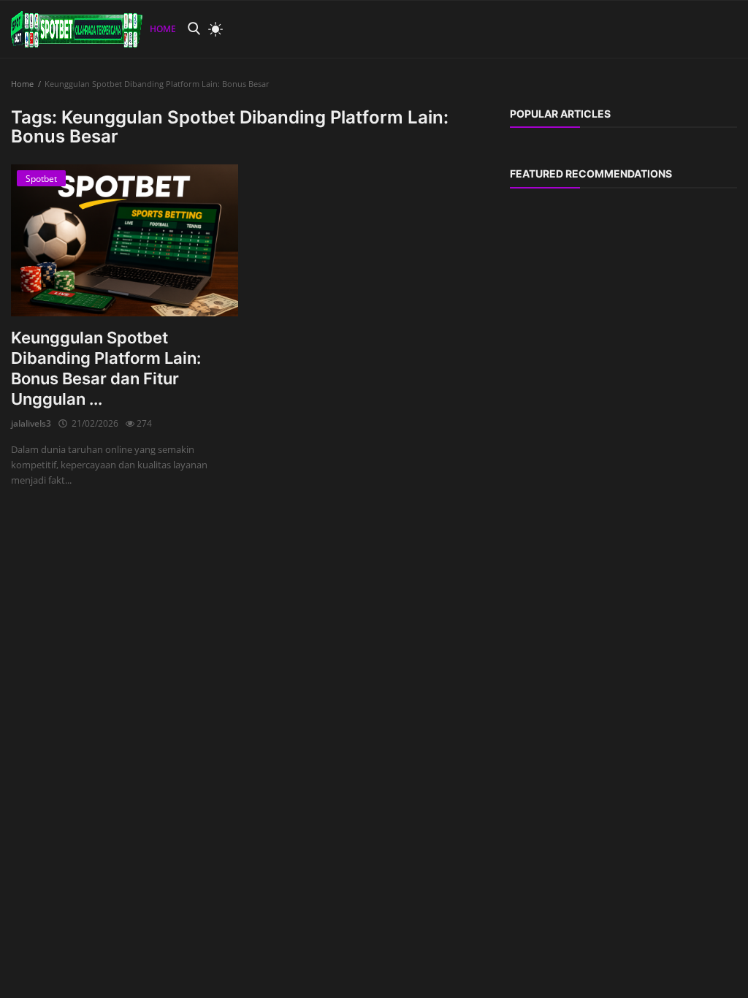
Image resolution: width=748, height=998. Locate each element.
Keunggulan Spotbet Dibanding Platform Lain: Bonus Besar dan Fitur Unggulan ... (106, 368)
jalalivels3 (31, 423)
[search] (193, 28)
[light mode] (212, 29)
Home (163, 29)
